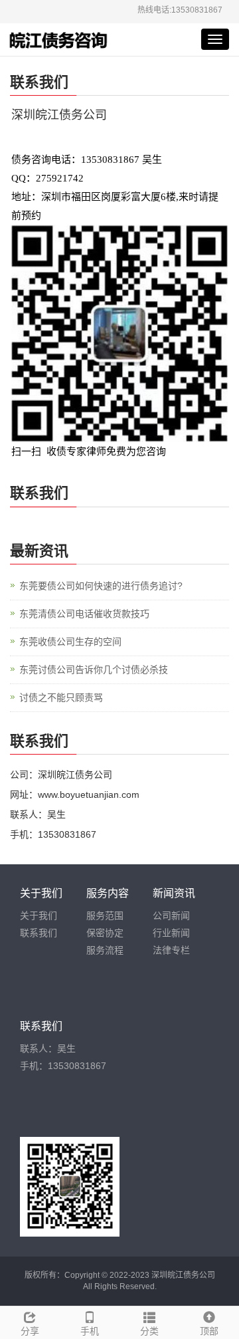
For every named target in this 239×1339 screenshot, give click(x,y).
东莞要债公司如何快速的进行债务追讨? (101, 585)
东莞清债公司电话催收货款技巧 (84, 613)
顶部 (209, 1331)
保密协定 (104, 932)
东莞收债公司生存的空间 (70, 641)
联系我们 (38, 932)
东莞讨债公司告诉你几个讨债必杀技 (93, 669)
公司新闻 (171, 915)
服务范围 (104, 915)
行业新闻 (171, 932)
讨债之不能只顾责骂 (61, 697)
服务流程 (104, 950)
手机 (89, 1331)
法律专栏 (171, 950)
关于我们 (38, 915)
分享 (30, 1331)
